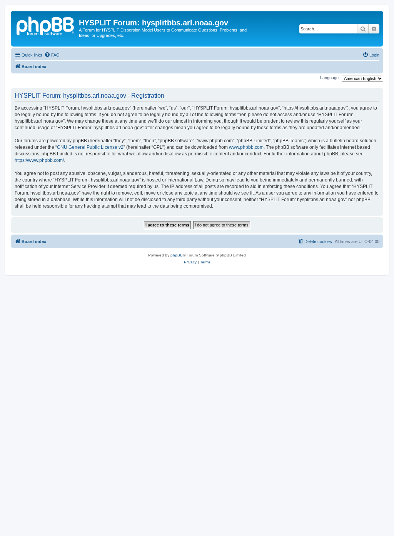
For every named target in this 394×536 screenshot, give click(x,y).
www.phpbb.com (246, 147)
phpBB (176, 255)
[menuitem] (52, 55)
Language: (330, 77)
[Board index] (46, 25)
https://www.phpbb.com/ (39, 160)
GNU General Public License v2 (90, 147)
